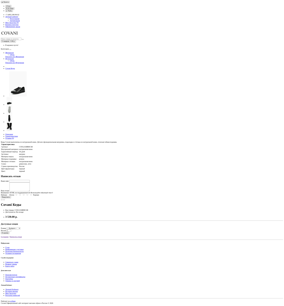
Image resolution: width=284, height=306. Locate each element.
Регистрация (14, 19)
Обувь (12, 55)
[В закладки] (2, 199)
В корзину (5, 233)
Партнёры (9, 279)
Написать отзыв (16, 237)
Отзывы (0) (9, 138)
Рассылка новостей (12, 295)
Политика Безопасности (14, 251)
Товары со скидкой (12, 281)
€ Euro (8, 6)
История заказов (11, 291)
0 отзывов (4, 237)
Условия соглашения (13, 253)
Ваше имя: (5, 181)
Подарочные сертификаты (15, 277)
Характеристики (11, 136)
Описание (9, 134)
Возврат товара (11, 264)
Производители (11, 275)
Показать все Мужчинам (14, 63)
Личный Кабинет (12, 289)
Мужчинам (9, 59)
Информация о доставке (14, 249)
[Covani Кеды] (18, 96)
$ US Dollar (10, 8)
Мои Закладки (10, 293)
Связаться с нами (11, 262)
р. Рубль (9, 11)
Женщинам (9, 53)
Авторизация (15, 21)
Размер (3, 228)
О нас (7, 247)
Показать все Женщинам (14, 57)
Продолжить (6, 197)
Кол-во (3, 230)
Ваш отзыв (5, 191)
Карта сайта (9, 266)
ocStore (13, 301)
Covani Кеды (10, 68)
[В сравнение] (4, 199)
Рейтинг (4, 195)
